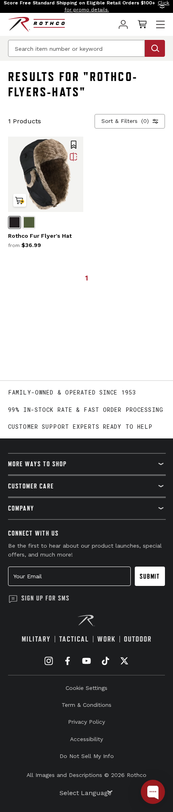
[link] (123, 24)
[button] (86, 6)
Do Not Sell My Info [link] (87, 756)
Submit (150, 576)
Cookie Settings (86, 688)
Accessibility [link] (86, 739)
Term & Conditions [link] (86, 705)
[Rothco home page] (36, 24)
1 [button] (86, 278)
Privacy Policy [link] (86, 722)
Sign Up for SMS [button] (45, 598)
